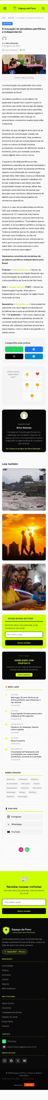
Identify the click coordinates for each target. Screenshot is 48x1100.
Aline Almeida (12, 43)
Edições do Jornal (9, 1017)
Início (4, 18)
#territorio (11, 779)
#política (32, 792)
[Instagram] (4, 1060)
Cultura (5, 979)
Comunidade (7, 966)
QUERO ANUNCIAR (24, 675)
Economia (6, 975)
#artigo (22, 792)
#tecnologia (22, 797)
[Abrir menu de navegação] (5, 8)
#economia (37, 788)
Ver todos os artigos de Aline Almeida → (24, 448)
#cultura (34, 779)
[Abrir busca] (43, 8)
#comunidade (12, 784)
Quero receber (24, 643)
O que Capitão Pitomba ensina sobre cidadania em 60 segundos (26, 714)
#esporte (10, 797)
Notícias (11, 18)
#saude (37, 784)
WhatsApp (11, 1041)
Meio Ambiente (8, 988)
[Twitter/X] (17, 1060)
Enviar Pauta (7, 1021)
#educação (11, 792)
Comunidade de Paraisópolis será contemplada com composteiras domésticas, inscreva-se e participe (26, 754)
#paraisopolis (12, 788)
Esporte (5, 984)
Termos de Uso (28, 1079)
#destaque (23, 779)
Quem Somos (8, 1003)
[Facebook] (11, 1060)
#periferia (25, 788)
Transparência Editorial (12, 1012)
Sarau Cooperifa (18, 741)
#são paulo (25, 784)
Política (5, 970)
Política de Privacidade (11, 1079)
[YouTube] (24, 1060)
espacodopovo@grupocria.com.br (20, 1047)
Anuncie (5, 1026)
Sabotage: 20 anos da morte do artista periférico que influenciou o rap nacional (26, 700)
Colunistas (6, 1008)
